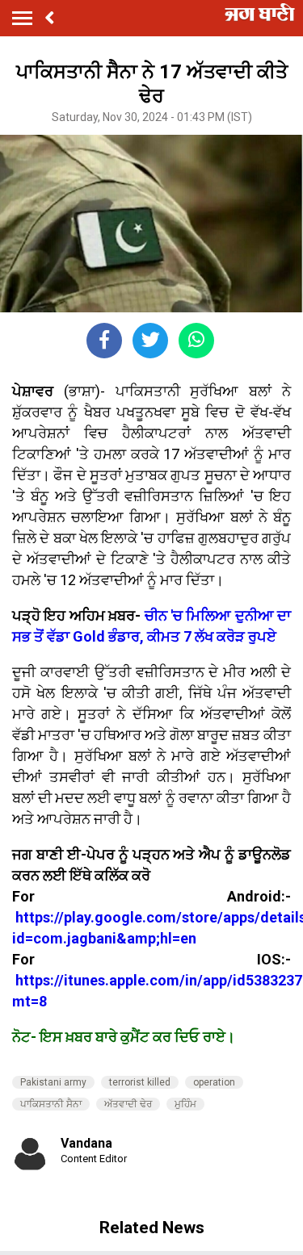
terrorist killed (139, 1082)
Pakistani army (53, 1082)
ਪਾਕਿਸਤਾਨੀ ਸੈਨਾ (51, 1104)
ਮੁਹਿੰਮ (185, 1104)
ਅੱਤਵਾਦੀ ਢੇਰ (128, 1104)
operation (214, 1082)
